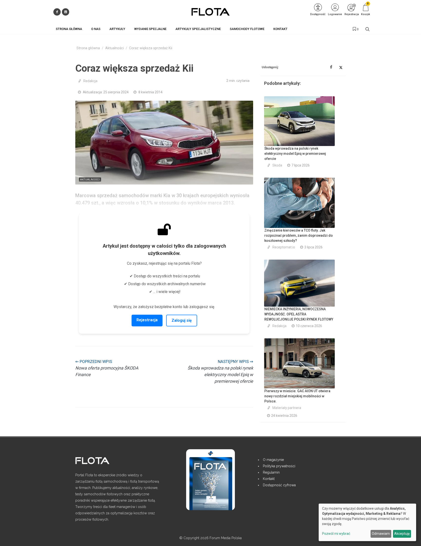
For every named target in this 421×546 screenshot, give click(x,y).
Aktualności (114, 48)
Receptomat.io (283, 247)
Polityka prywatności (279, 466)
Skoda (277, 165)
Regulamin (271, 472)
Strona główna (88, 48)
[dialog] (367, 522)
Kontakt (269, 479)
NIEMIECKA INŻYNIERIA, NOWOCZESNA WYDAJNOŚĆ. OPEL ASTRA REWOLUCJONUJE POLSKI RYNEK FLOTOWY (298, 314)
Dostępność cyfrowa (279, 485)
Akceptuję (402, 534)
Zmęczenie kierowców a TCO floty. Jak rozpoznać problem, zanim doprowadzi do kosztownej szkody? (298, 235)
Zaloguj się (182, 320)
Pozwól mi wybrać (336, 534)
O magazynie (273, 460)
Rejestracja (147, 320)
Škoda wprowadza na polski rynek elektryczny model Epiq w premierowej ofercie (295, 153)
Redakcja (90, 81)
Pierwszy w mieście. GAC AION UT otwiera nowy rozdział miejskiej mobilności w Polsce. (297, 396)
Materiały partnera (286, 408)
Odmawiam (381, 534)
